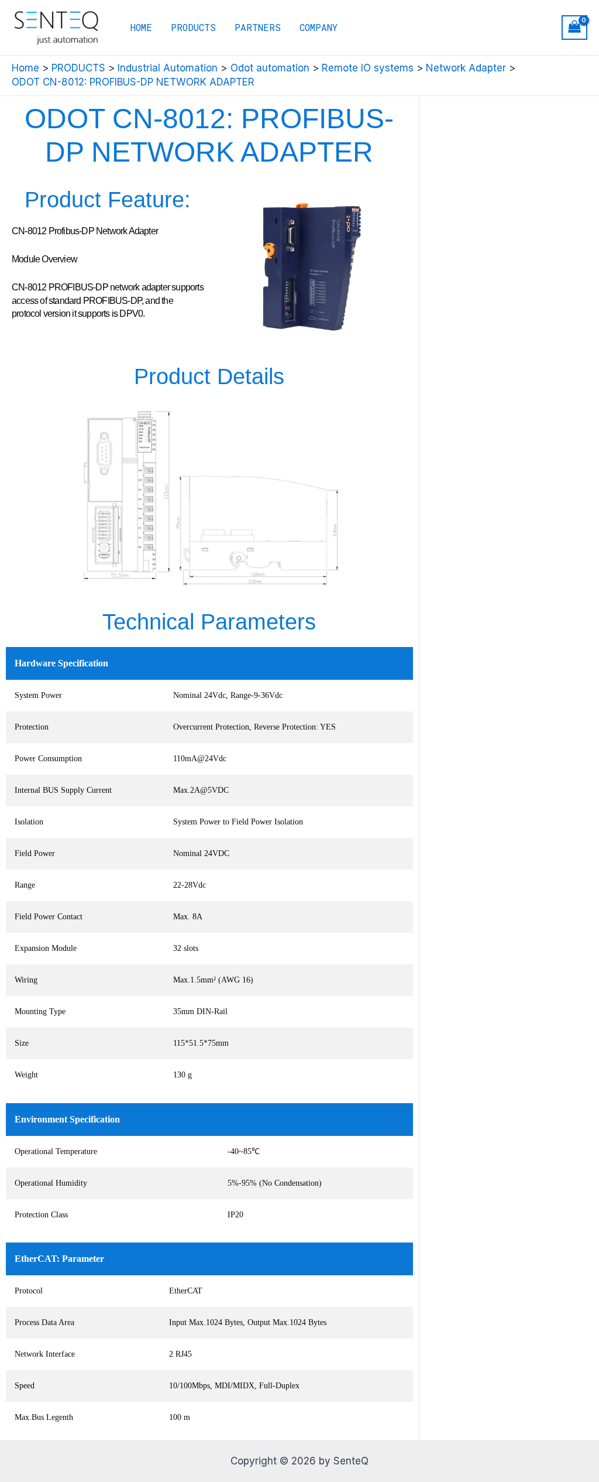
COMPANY (319, 27)
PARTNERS (258, 27)
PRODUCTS (193, 27)
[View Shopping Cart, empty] (574, 27)
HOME (141, 27)
